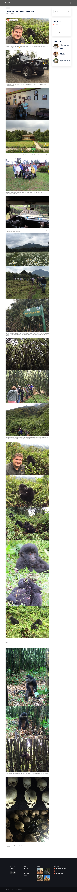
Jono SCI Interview (62, 54)
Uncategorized (58, 32)
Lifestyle (56, 27)
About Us (26, 2)
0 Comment (11, 13)
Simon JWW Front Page (65, 60)
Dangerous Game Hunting (43, 2)
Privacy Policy (26, 876)
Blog (59, 2)
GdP (7, 13)
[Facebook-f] (11, 872)
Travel (8, 7)
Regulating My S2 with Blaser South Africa (65, 47)
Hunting (56, 24)
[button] (70, 3)
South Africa (26, 873)
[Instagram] (14, 872)
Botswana (26, 870)
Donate (54, 2)
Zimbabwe (26, 871)
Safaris (32, 2)
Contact (64, 2)
